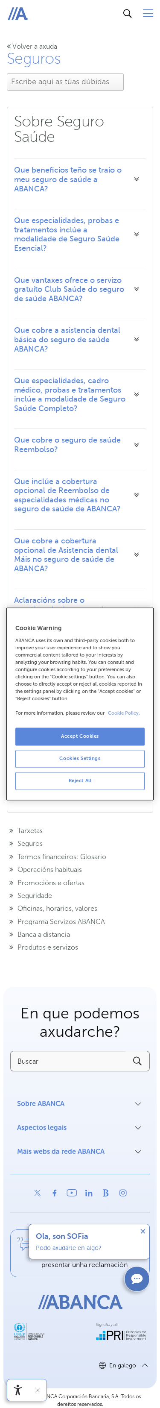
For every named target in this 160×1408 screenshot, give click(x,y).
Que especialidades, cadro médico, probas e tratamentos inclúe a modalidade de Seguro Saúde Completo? (69, 394)
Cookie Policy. (124, 713)
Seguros (34, 58)
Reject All (80, 781)
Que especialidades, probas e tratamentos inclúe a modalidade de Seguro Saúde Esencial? (66, 234)
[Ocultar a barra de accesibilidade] (37, 1390)
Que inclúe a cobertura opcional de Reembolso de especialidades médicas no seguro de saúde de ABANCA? (67, 495)
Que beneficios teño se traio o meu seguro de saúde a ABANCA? (68, 179)
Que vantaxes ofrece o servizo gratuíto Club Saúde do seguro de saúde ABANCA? (69, 289)
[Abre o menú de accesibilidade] (18, 1390)
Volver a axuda (34, 46)
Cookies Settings (79, 759)
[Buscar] (127, 13)
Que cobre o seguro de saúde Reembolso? (67, 445)
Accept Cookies (80, 736)
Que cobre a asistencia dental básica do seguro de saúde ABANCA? (67, 339)
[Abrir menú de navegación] (148, 13)
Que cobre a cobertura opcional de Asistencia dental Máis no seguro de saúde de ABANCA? (66, 555)
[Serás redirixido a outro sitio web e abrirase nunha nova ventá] (37, 1193)
